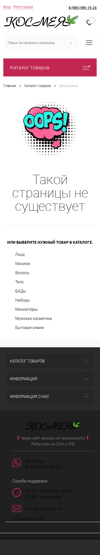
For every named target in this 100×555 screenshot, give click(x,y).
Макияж (22, 263)
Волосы (22, 273)
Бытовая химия (29, 327)
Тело (19, 282)
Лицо (20, 254)
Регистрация (23, 7)
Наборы (22, 300)
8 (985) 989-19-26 (83, 7)
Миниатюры (26, 309)
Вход (7, 7)
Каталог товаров (29, 67)
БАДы (20, 291)
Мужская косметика (33, 318)
